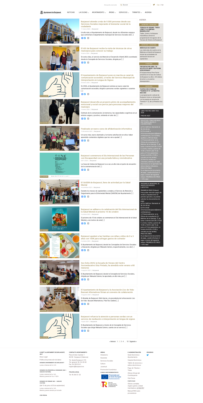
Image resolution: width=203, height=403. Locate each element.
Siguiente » (133, 341)
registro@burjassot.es (76, 367)
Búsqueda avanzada (110, 5)
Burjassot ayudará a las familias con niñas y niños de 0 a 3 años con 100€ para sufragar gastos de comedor (107, 237)
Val (162, 5)
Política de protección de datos (50, 360)
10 (127, 341)
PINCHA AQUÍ (145, 116)
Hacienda (103, 358)
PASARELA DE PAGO (153, 177)
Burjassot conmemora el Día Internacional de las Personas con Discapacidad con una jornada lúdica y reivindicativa (107, 156)
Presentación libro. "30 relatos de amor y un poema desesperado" (150, 68)
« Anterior (112, 341)
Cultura (102, 364)
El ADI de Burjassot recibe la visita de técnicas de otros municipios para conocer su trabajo (106, 49)
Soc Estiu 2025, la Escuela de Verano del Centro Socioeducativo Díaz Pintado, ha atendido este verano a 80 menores (108, 265)
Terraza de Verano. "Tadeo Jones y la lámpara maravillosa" (150, 29)
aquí (146, 179)
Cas (158, 5)
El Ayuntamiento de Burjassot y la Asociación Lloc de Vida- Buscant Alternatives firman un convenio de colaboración (107, 291)
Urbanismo (104, 355)
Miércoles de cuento (148, 48)
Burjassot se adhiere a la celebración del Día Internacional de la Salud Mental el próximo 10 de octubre (109, 210)
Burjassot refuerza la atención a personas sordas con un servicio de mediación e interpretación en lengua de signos (108, 317)
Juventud (103, 367)
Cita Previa (43, 395)
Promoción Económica (108, 370)
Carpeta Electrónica (134, 360)
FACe (133, 381)
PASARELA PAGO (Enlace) (150, 190)
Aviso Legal (43, 357)
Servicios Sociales (106, 361)
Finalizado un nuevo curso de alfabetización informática (106, 129)
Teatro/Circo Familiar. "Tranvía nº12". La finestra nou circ (149, 91)
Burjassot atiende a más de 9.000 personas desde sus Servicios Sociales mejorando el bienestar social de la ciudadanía (105, 24)
